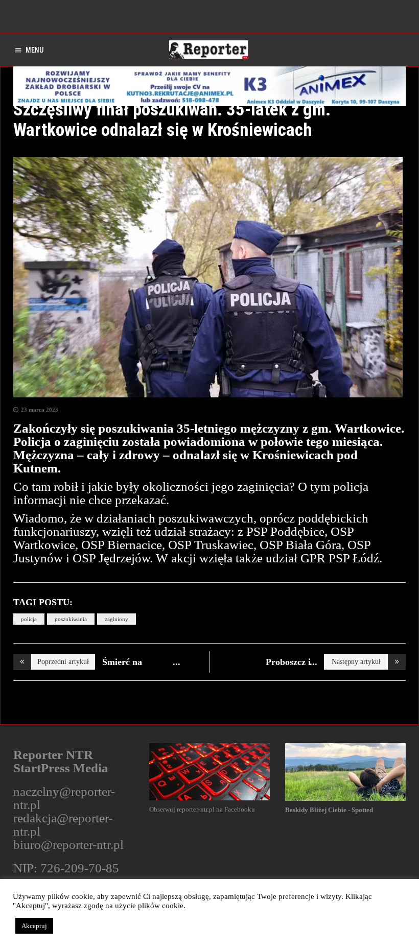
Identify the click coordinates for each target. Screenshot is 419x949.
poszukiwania (71, 619)
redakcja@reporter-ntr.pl (62, 824)
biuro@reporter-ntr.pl (68, 844)
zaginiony (116, 619)
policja (29, 619)
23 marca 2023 (39, 410)
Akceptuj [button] (34, 926)
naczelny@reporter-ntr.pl (64, 798)
